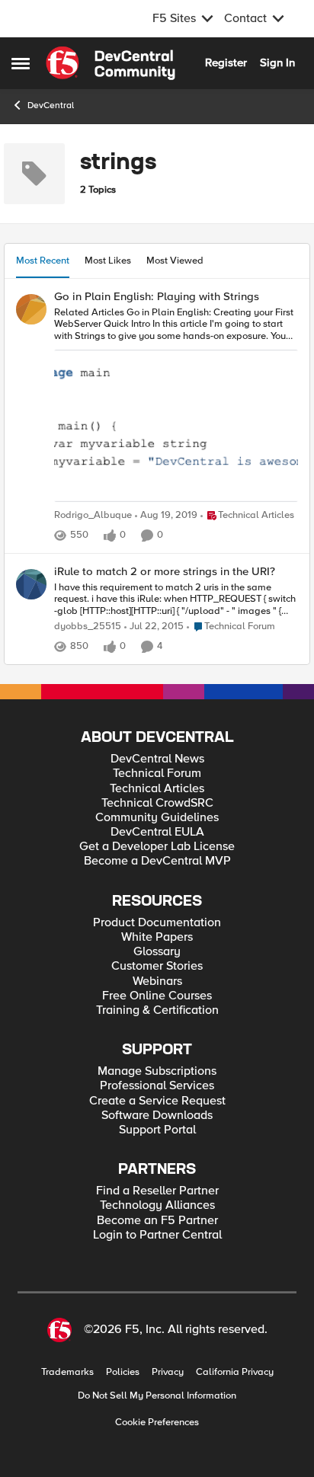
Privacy (168, 1372)
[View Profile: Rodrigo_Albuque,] (31, 309)
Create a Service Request (157, 1101)
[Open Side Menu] (20, 63)
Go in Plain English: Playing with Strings (156, 296)
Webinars (157, 981)
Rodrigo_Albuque (93, 515)
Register (226, 62)
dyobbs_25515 (87, 626)
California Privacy (235, 1372)
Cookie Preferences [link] (157, 1422)
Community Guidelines (157, 817)
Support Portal (157, 1130)
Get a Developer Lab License (157, 846)
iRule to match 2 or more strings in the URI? (164, 571)
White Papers (157, 937)
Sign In (277, 62)
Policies (122, 1372)
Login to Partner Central (157, 1235)
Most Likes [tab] (108, 260)
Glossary (157, 952)
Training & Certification (157, 1010)
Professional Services (157, 1086)
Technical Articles (157, 789)
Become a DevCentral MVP (157, 861)
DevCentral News (157, 759)
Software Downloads (157, 1115)
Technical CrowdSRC (157, 803)
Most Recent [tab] (42, 260)
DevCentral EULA (157, 832)
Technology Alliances (157, 1205)
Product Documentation (157, 923)
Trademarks (67, 1372)
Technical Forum (157, 773)
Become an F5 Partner (157, 1220)
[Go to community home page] (110, 63)
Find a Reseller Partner (157, 1191)
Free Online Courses (157, 996)
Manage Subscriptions (157, 1071)
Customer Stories (157, 966)
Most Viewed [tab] (174, 260)
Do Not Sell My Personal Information (157, 1396)
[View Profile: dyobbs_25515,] (31, 584)
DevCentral (50, 105)
